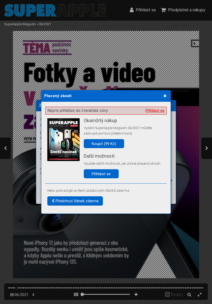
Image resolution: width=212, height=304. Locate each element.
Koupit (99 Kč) (104, 143)
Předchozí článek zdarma (77, 201)
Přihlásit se (155, 110)
